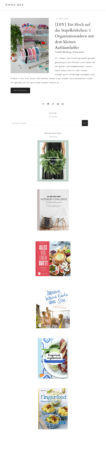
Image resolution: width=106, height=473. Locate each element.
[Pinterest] (53, 104)
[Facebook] (43, 104)
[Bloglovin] (48, 104)
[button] (97, 4)
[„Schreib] (63, 104)
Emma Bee (15, 4)
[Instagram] (58, 104)
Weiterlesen (20, 90)
